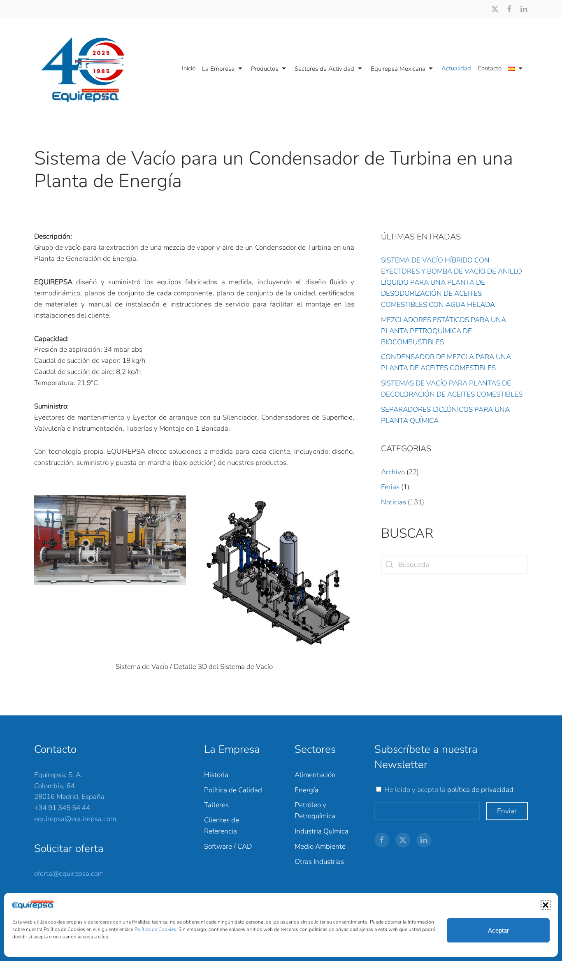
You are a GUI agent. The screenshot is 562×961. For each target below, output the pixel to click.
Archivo (393, 472)
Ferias (390, 487)
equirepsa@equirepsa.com (75, 819)
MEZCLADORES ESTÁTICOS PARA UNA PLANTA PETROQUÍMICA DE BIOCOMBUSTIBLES (443, 331)
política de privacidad (480, 789)
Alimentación (315, 775)
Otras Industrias (319, 861)
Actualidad (456, 68)
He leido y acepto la (448, 789)
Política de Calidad (233, 790)
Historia (216, 775)
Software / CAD (228, 846)
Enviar (507, 811)
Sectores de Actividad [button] (324, 69)
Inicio (188, 68)
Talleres (216, 805)
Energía (306, 790)
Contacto (490, 68)
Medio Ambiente (320, 846)
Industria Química (321, 831)
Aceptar (498, 930)
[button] (545, 905)
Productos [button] (264, 69)
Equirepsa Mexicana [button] (398, 69)
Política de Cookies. (157, 929)
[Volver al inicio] (87, 68)
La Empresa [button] (218, 69)
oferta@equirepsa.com (69, 873)
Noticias (393, 502)
